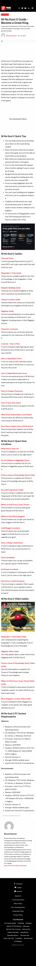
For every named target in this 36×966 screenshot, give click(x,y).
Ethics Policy (18, 903)
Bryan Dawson (11, 36)
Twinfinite (20, 923)
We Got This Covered (13, 929)
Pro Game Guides (10, 923)
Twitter (19, 887)
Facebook (18, 884)
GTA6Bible (18, 941)
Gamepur (29, 923)
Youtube (19, 891)
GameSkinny (24, 932)
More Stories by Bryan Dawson (15, 865)
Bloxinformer (28, 938)
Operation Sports (12, 935)
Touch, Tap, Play (8, 938)
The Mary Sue (24, 935)
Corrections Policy (18, 900)
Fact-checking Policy (18, 907)
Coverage (5, 14)
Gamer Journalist (13, 932)
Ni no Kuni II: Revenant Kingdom (11, 815)
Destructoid (26, 929)
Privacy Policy (18, 915)
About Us (18, 896)
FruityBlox (18, 938)
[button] (32, 8)
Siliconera (26, 926)
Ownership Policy (18, 911)
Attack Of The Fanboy (14, 926)
